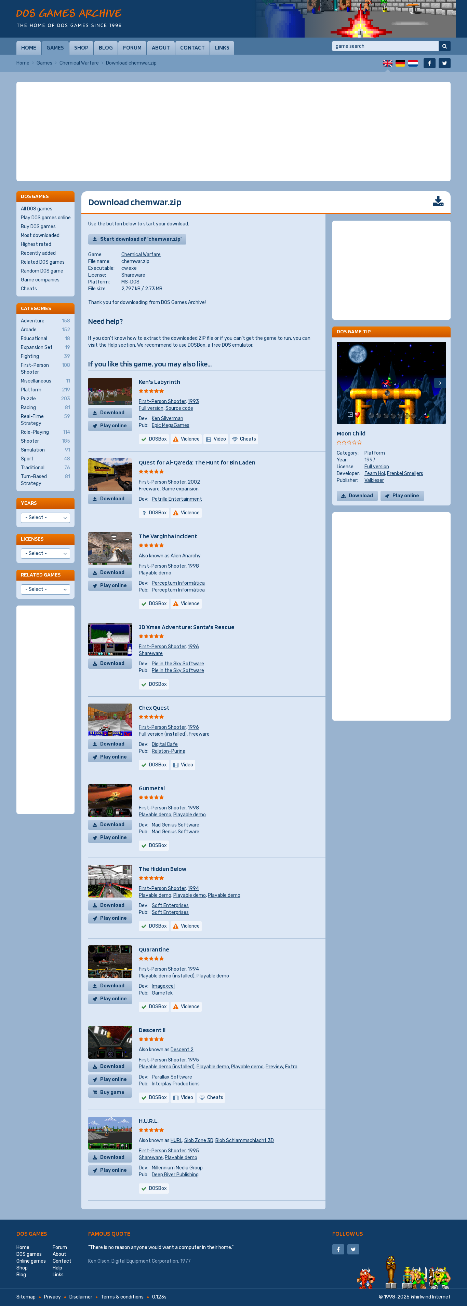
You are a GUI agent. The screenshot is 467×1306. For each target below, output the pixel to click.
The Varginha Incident (168, 536)
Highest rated (36, 244)
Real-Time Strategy (45, 420)
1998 (193, 566)
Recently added (38, 253)
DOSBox (196, 345)
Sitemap (26, 1297)
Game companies (40, 280)
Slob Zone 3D (198, 1140)
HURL (176, 1140)
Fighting (45, 356)
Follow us (347, 1233)
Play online (113, 426)
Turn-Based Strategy (45, 480)
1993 (193, 401)
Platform (374, 453)
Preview (274, 1067)
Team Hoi (374, 473)
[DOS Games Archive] (68, 18)
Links (222, 47)
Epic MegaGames (170, 425)
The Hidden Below (162, 868)
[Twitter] (445, 63)
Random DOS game (42, 271)
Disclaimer (80, 1297)
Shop (81, 47)
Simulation (45, 450)
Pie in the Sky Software (178, 664)
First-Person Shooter (162, 401)
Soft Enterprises (170, 905)
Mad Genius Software (175, 825)
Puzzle (45, 399)
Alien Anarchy (186, 556)
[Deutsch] (400, 63)
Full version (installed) (163, 734)
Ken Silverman (167, 418)
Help (57, 1268)
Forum (132, 47)
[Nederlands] (413, 63)
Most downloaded (40, 235)
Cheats (29, 289)
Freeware (149, 489)
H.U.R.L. (149, 1120)
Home (28, 47)
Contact (192, 47)
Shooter (45, 441)
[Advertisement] (233, 131)
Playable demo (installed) (167, 976)
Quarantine (154, 949)
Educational (45, 339)
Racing (45, 408)
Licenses (32, 539)
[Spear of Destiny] (353, 19)
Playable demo (155, 573)
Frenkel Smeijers (405, 473)
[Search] (445, 46)
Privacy (52, 1297)
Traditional (45, 468)
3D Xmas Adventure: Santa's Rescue (187, 626)
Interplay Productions (176, 1084)
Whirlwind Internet (431, 1297)
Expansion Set (45, 347)
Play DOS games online (46, 218)
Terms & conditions (122, 1297)
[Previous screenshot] (343, 383)
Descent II (152, 1029)
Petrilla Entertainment (177, 499)
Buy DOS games (38, 227)
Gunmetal (152, 788)
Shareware (133, 275)
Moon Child (351, 433)
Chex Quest (154, 707)
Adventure (45, 321)
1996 (193, 647)
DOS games (31, 1233)
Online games (31, 1261)
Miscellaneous (45, 381)
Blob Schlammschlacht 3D (244, 1140)
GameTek (162, 993)
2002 (194, 482)
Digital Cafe (165, 744)
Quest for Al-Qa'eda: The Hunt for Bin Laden (197, 462)
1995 (193, 1060)
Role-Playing (45, 432)
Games (55, 47)
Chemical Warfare (79, 63)
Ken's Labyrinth (159, 381)
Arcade (45, 330)
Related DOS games (43, 262)
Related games (41, 574)
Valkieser (374, 480)
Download (112, 413)
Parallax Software (172, 1077)
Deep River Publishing (175, 1175)
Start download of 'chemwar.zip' (141, 239)
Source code (179, 408)
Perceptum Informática (178, 583)
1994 (193, 888)
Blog (106, 47)
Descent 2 (182, 1050)
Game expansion (180, 489)
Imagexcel (163, 986)
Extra (291, 1067)
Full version (151, 408)
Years (29, 503)
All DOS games (36, 209)
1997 (369, 460)
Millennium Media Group (177, 1168)
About (161, 47)
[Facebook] (430, 63)
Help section (121, 345)
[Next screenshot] (440, 383)
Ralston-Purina (168, 751)
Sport (45, 459)
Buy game (112, 1092)
